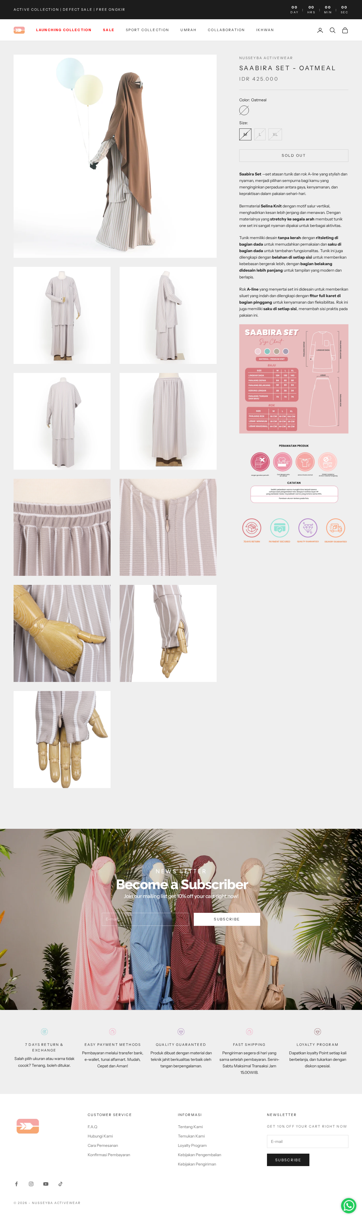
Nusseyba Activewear (266, 58)
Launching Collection (64, 30)
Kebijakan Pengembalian (199, 1154)
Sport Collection (147, 30)
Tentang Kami (190, 1126)
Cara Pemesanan (103, 1145)
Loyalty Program (192, 1145)
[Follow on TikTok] (60, 1184)
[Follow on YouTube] (46, 1184)
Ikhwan (265, 30)
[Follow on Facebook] (16, 1184)
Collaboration (226, 30)
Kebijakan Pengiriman (197, 1164)
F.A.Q (92, 1126)
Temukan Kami (191, 1136)
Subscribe (227, 919)
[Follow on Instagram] (31, 1184)
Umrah (188, 30)
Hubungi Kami (100, 1136)
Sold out (294, 155)
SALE (109, 30)
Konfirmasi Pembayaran (109, 1154)
